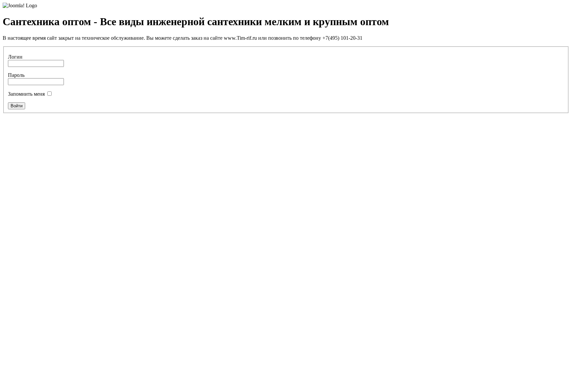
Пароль (16, 75)
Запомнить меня (26, 94)
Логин (15, 57)
